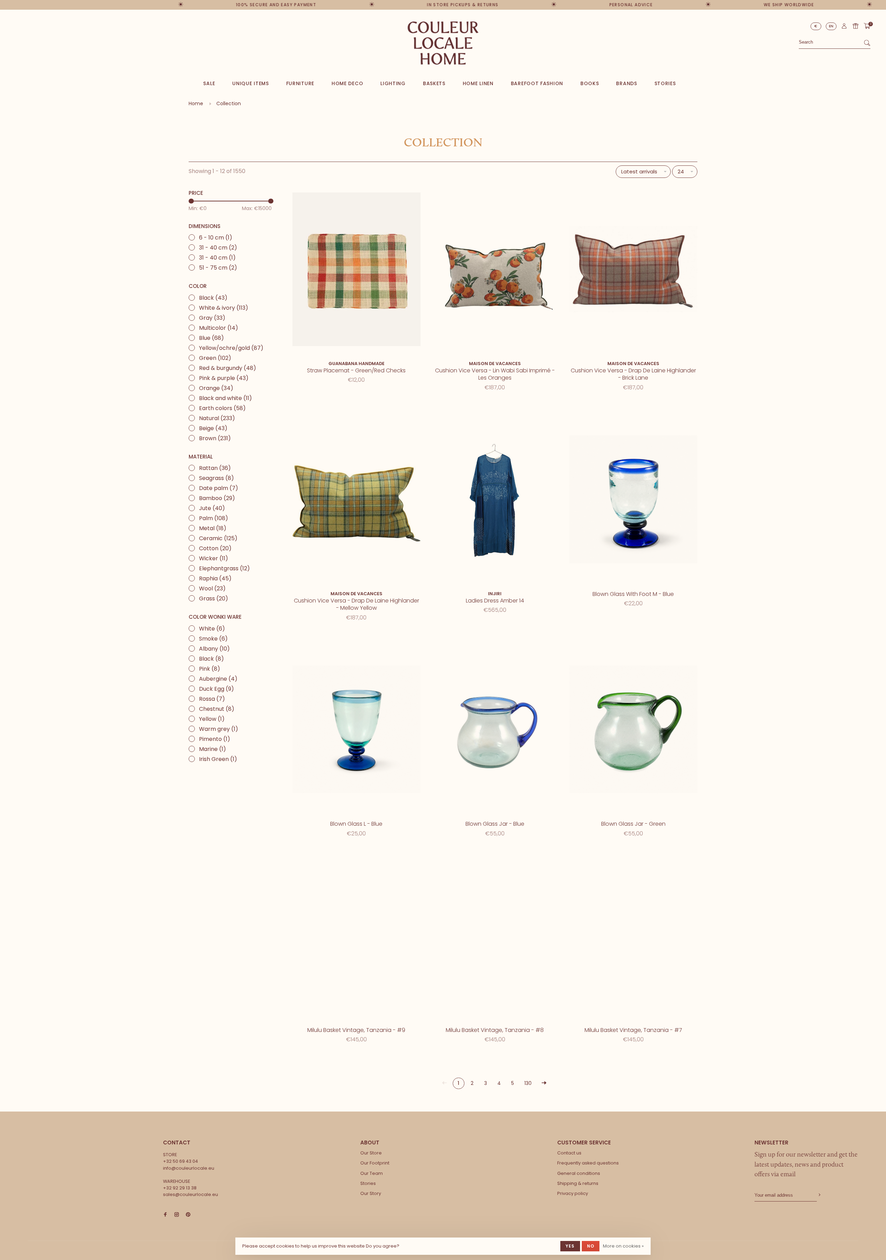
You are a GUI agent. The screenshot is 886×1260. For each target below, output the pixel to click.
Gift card (855, 25)
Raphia (215, 578)
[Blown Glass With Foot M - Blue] (633, 500)
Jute (212, 508)
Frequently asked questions (588, 1163)
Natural (217, 418)
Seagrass (216, 478)
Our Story (370, 1193)
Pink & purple (223, 378)
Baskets (434, 83)
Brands (626, 83)
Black (213, 298)
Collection (228, 103)
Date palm (218, 488)
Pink (209, 669)
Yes (570, 1246)
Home (196, 103)
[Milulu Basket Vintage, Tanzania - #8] (495, 936)
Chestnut (216, 709)
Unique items (250, 83)
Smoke (213, 639)
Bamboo (217, 498)
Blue (211, 338)
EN (831, 26)
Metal (212, 528)
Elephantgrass (224, 568)
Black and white (225, 398)
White (212, 629)
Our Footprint (374, 1163)
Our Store (371, 1153)
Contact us (569, 1153)
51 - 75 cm (218, 268)
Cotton (215, 548)
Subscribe (819, 1195)
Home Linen (478, 83)
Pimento (214, 739)
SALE (209, 83)
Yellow (212, 719)
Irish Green (218, 759)
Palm (213, 518)
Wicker (213, 558)
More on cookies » (623, 1246)
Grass (213, 598)
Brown (215, 438)
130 (528, 1083)
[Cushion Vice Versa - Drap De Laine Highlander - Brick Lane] (633, 270)
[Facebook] (165, 1215)
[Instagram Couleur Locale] (176, 1215)
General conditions (578, 1173)
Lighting (393, 83)
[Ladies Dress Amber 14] (495, 500)
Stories (665, 83)
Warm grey (218, 729)
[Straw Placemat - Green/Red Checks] (356, 270)
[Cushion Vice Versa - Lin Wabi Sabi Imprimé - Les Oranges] (495, 270)
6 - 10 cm (215, 238)
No (590, 1246)
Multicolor (218, 328)
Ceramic (218, 538)
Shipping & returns (577, 1183)
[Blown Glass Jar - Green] (633, 730)
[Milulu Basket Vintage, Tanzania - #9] (356, 936)
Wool (212, 588)
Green (215, 358)
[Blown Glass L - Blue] (356, 730)
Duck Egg (216, 689)
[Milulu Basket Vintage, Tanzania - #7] (633, 936)
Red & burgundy (227, 368)
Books (589, 83)
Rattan (215, 468)
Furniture (300, 83)
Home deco (347, 83)
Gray (212, 318)
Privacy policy (572, 1193)
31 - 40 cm (218, 248)
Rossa (212, 699)
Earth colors (222, 408)
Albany (214, 649)
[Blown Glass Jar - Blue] (495, 730)
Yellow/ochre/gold (231, 348)
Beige (213, 428)
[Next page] (544, 1083)
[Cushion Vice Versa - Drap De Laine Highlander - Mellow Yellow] (356, 500)
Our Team (371, 1173)
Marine (212, 749)
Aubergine (218, 679)
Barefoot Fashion (537, 83)
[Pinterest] (188, 1215)
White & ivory (223, 308)
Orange (216, 388)
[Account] (844, 27)
